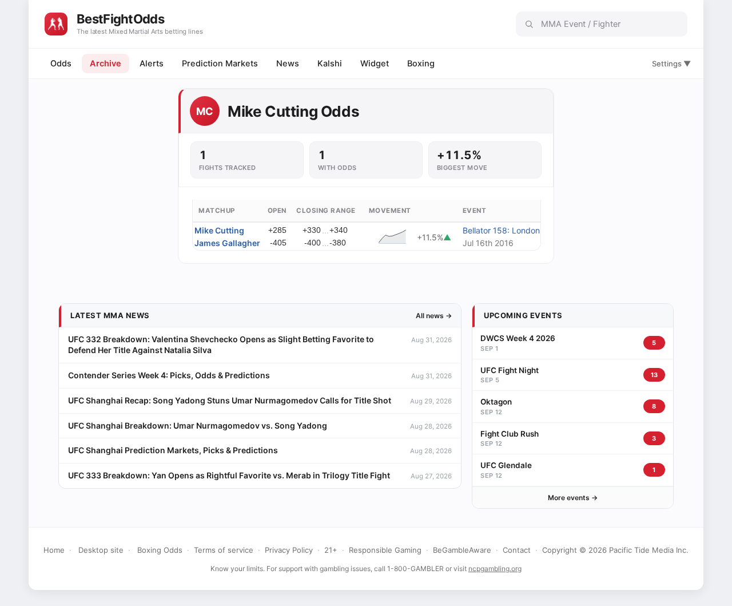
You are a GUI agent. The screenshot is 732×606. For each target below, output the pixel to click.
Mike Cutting (219, 230)
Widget (374, 63)
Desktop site (101, 549)
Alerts (152, 63)
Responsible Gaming (385, 549)
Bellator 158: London (501, 230)
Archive (105, 63)
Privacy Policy (289, 549)
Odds (60, 63)
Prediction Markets (220, 63)
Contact (517, 549)
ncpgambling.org (495, 568)
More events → (573, 497)
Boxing (421, 63)
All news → (434, 315)
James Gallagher (227, 243)
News (287, 63)
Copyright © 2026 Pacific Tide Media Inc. (615, 549)
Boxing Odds (159, 549)
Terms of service (223, 549)
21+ (330, 549)
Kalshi (329, 63)
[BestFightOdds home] (56, 24)
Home (54, 549)
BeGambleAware (462, 549)
